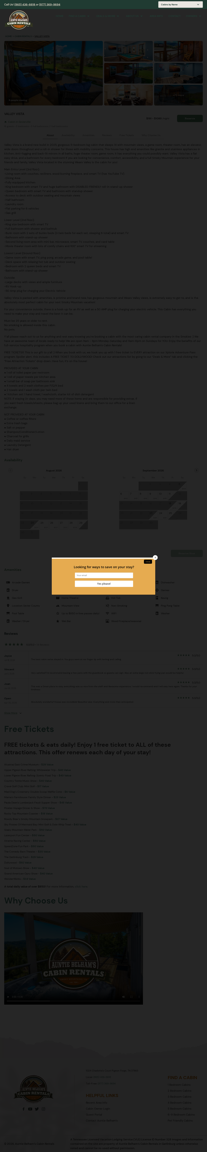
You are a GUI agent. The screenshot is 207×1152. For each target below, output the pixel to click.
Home (59, 16)
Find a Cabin (77, 16)
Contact (174, 16)
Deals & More (105, 16)
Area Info (156, 16)
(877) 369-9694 (49, 4)
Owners (191, 16)
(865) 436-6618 (25, 4)
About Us (132, 16)
